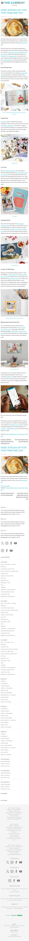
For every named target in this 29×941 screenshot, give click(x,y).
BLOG (13, 846)
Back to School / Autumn (8, 564)
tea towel (3, 56)
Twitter (8, 428)
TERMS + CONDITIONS (14, 825)
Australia (10, 936)
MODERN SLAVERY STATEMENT (14, 817)
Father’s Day (4, 612)
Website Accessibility (14, 814)
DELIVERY (18, 808)
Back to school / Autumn (8, 603)
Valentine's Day (5, 594)
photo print (4, 54)
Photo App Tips (5, 766)
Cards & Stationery (7, 688)
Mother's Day (5, 580)
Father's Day (4, 573)
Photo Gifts (4, 699)
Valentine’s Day (5, 633)
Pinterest (14, 428)
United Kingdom (14, 927)
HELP (9, 808)
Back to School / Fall (7, 642)
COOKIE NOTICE (18, 812)
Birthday (3, 566)
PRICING (13, 808)
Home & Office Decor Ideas (9, 653)
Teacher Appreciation (7, 591)
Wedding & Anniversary (8, 596)
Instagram (12, 424)
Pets (2, 585)
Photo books (5, 722)
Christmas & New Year (7, 569)
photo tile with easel (13, 278)
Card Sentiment (5, 761)
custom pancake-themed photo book (17, 52)
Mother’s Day (5, 619)
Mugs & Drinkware (6, 692)
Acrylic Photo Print (14, 369)
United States (14, 931)
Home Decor (21, 434)
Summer (3, 587)
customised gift (7, 60)
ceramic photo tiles (13, 274)
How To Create (5, 763)
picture (4, 121)
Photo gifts (4, 724)
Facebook (19, 424)
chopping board (12, 56)
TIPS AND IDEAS (5, 759)
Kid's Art (3, 578)
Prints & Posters (6, 701)
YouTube (3, 428)
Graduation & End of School (9, 649)
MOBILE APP (10, 809)
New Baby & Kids (5, 582)
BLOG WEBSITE (10, 838)
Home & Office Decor (11, 434)
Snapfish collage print (7, 125)
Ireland (19, 925)
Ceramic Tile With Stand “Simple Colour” (14, 318)
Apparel (3, 681)
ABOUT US (10, 833)
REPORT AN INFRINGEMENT (14, 819)
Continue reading (5, 486)
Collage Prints (15, 163)
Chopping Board (14, 265)
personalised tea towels (9, 170)
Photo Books (5, 697)
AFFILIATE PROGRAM (14, 836)
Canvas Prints (5, 685)
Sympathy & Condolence (8, 589)
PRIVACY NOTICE (10, 812)
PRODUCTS (4, 679)
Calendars (4, 683)
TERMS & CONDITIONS (14, 811)
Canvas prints (5, 711)
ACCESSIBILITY (18, 838)
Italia (22, 925)
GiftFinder (9, 376)
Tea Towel (14, 216)
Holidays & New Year (7, 651)
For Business (17, 809)
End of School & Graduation (9, 571)
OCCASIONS (4, 562)
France (14, 925)
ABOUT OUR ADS (14, 815)
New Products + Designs (8, 695)
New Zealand (17, 936)
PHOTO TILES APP (14, 835)
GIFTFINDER (4, 793)
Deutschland (7, 925)
